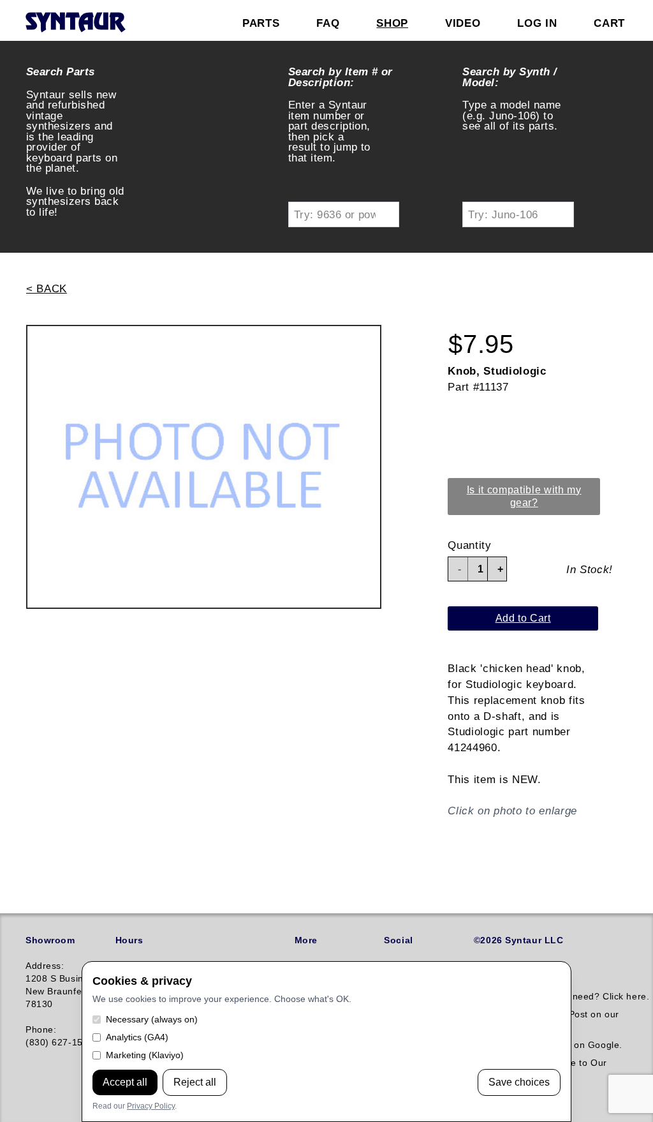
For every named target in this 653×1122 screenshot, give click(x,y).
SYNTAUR (75, 23)
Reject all (194, 1082)
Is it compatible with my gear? (524, 496)
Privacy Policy (151, 1106)
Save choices (519, 1082)
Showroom (50, 940)
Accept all (125, 1082)
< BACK (46, 288)
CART (609, 23)
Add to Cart (523, 618)
